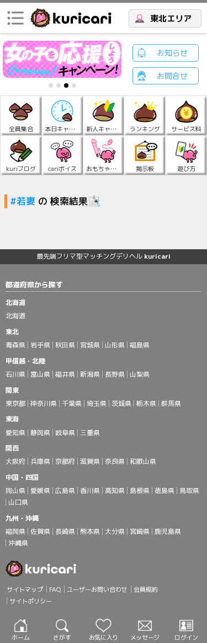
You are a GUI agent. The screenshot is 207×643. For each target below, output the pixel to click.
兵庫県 (40, 461)
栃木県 (146, 403)
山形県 (115, 345)
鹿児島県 (168, 531)
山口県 (18, 502)
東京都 (15, 403)
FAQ (55, 589)
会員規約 (146, 589)
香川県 (90, 490)
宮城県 (90, 345)
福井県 (65, 374)
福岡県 (15, 531)
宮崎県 (140, 531)
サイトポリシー (30, 601)
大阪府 (15, 461)
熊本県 (90, 531)
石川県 (15, 374)
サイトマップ (25, 589)
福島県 (140, 345)
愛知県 (15, 432)
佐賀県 (40, 531)
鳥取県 (189, 490)
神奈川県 (43, 403)
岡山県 (15, 490)
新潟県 (90, 374)
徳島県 (164, 490)
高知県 (115, 490)
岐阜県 (65, 432)
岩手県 (40, 345)
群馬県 (171, 403)
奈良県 (115, 461)
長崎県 (65, 531)
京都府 (65, 461)
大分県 (115, 531)
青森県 (15, 345)
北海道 (15, 315)
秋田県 (65, 345)
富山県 (40, 374)
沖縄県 (18, 543)
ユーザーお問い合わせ (97, 589)
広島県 (65, 490)
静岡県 (40, 432)
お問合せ (172, 76)
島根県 (140, 490)
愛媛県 (40, 490)
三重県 (90, 432)
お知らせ (172, 52)
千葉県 (72, 403)
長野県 (115, 374)
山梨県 (140, 374)
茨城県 (121, 403)
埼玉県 (97, 403)
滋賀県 (90, 461)
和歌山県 (143, 461)
